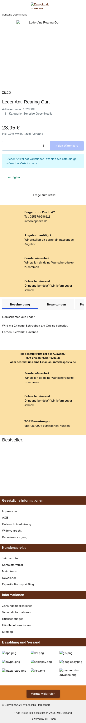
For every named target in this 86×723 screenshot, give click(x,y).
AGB (5, 517)
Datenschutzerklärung (16, 524)
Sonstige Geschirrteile (37, 113)
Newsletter (9, 577)
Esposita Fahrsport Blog (18, 584)
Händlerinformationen (16, 625)
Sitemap (7, 631)
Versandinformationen (16, 612)
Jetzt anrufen (10, 558)
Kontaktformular (12, 564)
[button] (74, 5)
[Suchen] (11, 5)
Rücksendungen (13, 618)
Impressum (9, 511)
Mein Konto (9, 571)
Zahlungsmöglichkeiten (17, 605)
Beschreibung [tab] (20, 304)
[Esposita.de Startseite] (43, 5)
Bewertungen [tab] (56, 304)
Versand (37, 133)
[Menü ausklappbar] (4, 5)
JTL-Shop (50, 719)
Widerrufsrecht (12, 530)
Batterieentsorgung (14, 537)
